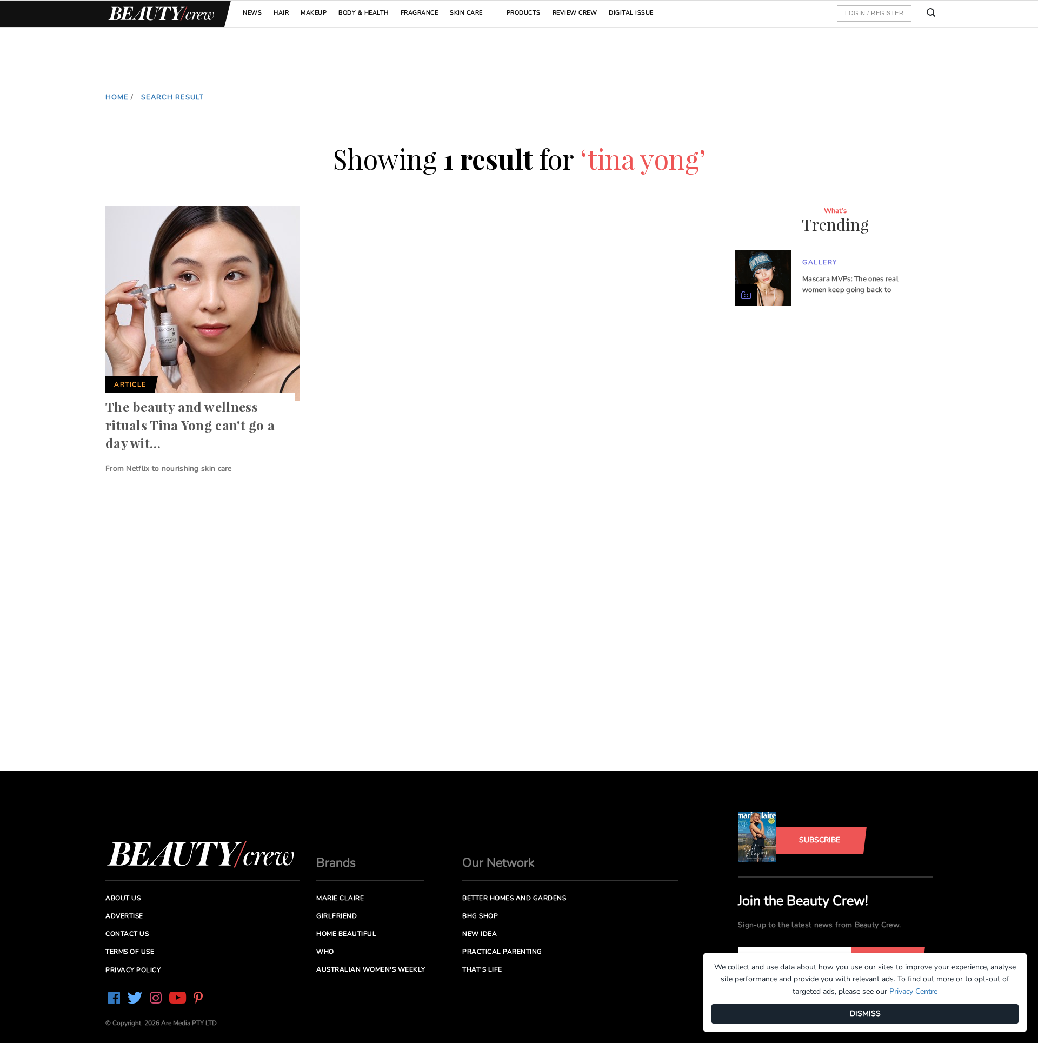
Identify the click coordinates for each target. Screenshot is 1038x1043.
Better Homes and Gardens (514, 898)
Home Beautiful (346, 933)
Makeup (314, 13)
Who (325, 951)
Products (524, 13)
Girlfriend (336, 916)
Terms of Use (129, 951)
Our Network (498, 862)
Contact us (127, 933)
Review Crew (575, 13)
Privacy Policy (133, 970)
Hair (281, 13)
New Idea (479, 933)
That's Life (482, 969)
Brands (336, 862)
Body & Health (363, 13)
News (252, 13)
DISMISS (865, 1013)
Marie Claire (340, 898)
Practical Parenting (502, 951)
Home (117, 97)
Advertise (124, 916)
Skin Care (466, 13)
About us (123, 898)
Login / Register (874, 13)
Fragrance (419, 13)
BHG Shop (480, 916)
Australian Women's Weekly (370, 969)
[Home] (159, 14)
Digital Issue (631, 13)
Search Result (172, 97)
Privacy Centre (913, 991)
